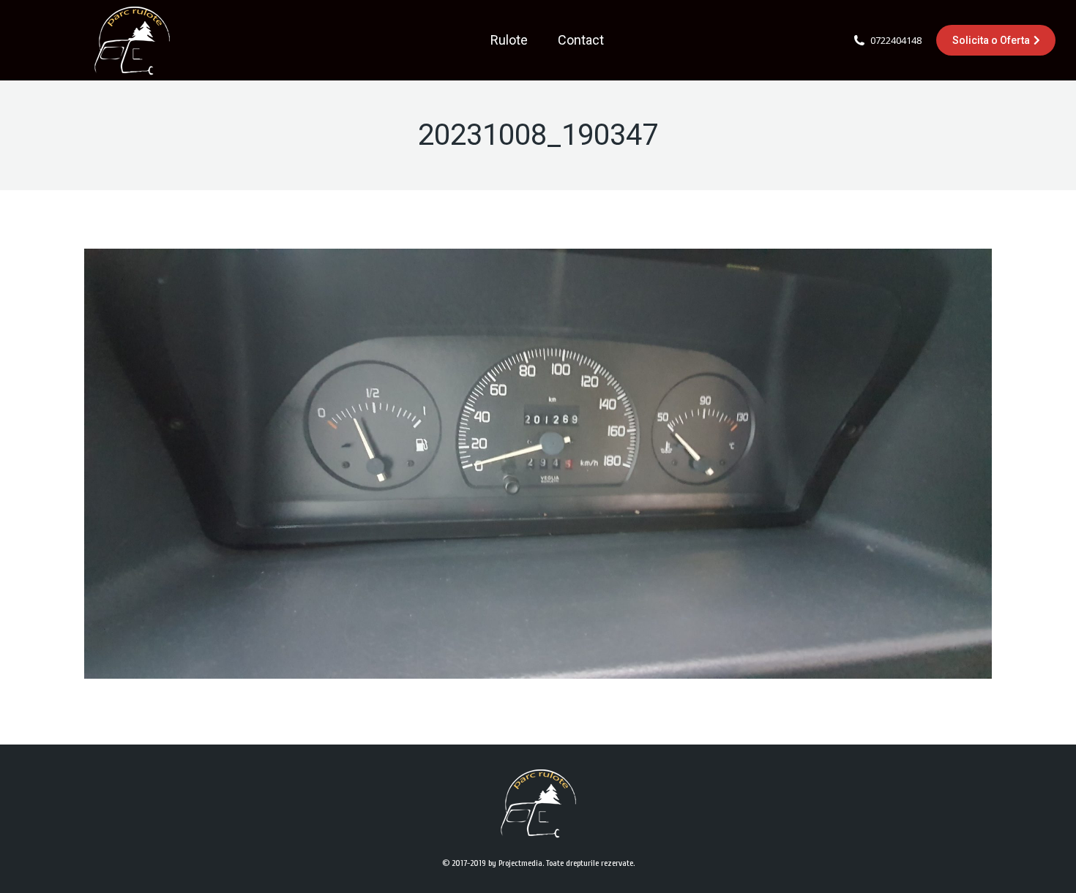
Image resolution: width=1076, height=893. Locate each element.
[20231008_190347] (538, 464)
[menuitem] (509, 40)
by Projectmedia (515, 863)
